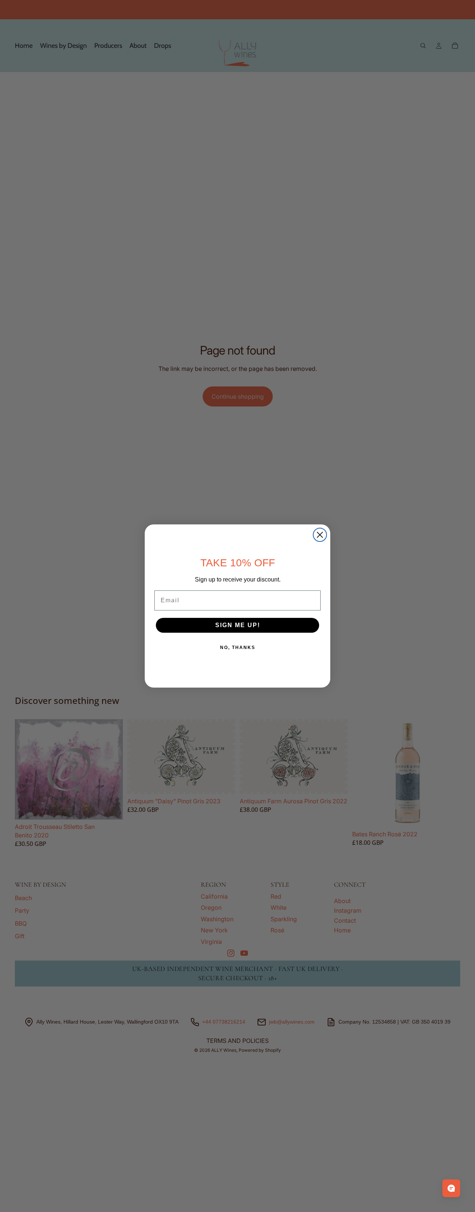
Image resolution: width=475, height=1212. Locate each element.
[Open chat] (451, 1188)
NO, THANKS (237, 647)
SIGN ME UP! (237, 625)
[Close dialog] (320, 534)
